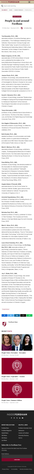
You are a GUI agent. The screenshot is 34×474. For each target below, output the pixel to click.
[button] (29, 2)
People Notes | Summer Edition (12, 400)
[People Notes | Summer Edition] (17, 390)
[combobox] (17, 6)
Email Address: (5, 453)
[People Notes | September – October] (17, 366)
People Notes (5, 309)
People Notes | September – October (13, 376)
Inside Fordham (17, 16)
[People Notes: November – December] (17, 342)
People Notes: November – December (14, 353)
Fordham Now (28, 28)
